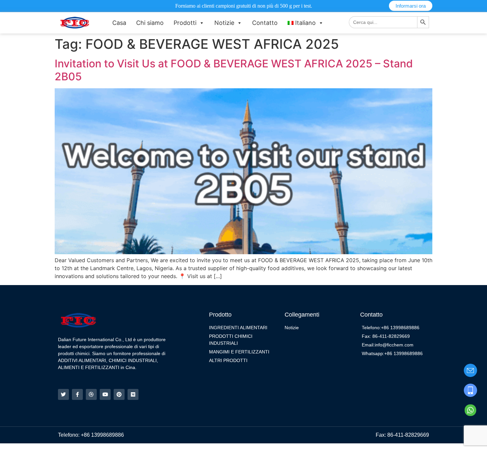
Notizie (224, 22)
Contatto (265, 22)
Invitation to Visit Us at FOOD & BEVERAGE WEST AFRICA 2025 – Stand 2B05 (234, 70)
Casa (119, 22)
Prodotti (185, 22)
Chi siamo (150, 22)
